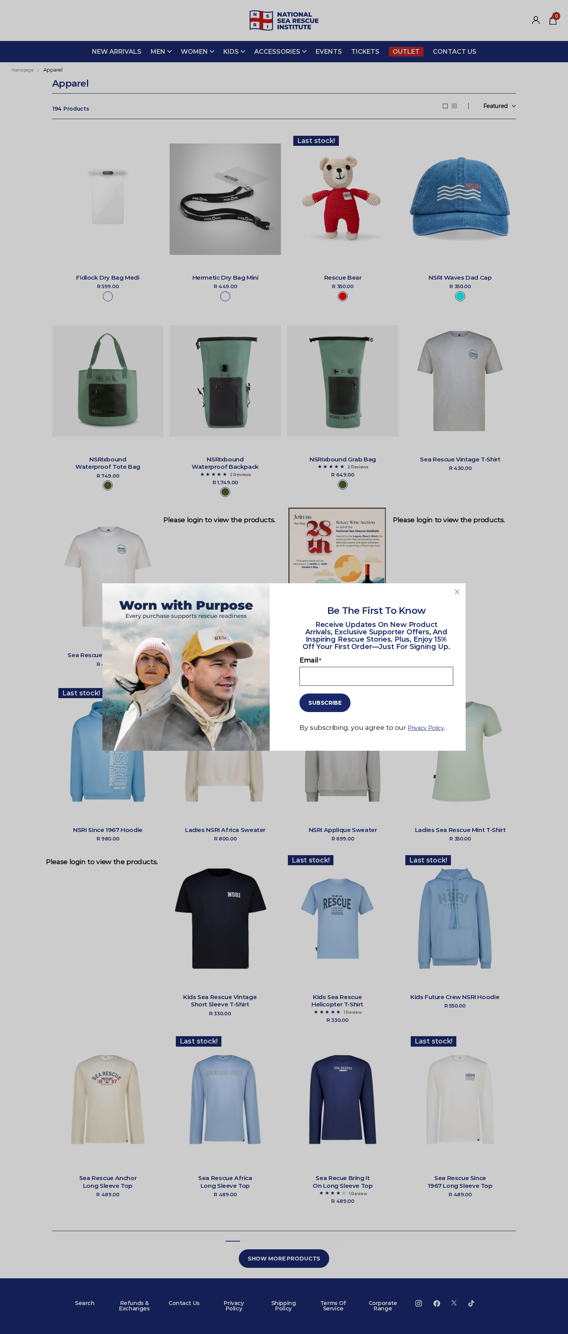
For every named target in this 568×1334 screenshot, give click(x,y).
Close (457, 591)
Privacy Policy (426, 727)
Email (310, 660)
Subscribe (325, 702)
